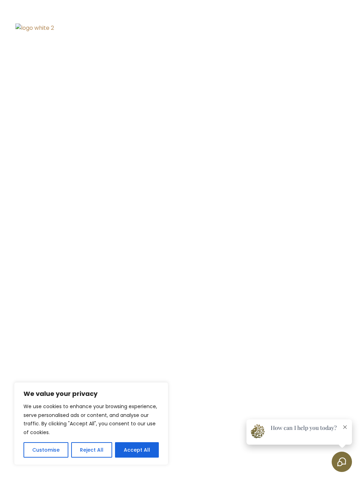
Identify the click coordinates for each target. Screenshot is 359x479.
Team (273, 28)
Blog (296, 28)
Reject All (91, 449)
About (219, 28)
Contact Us (327, 28)
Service (246, 28)
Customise (46, 449)
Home (187, 28)
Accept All (137, 449)
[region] (91, 423)
